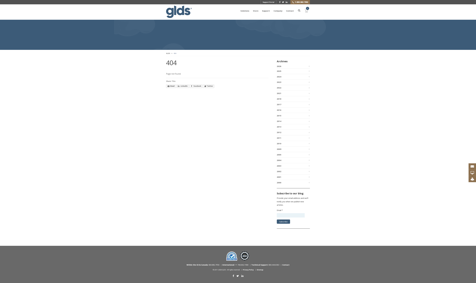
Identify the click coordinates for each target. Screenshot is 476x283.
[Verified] (231, 256)
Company (278, 11)
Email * (280, 210)
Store (255, 11)
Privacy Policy (248, 270)
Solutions (244, 11)
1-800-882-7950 (301, 2)
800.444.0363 (265, 265)
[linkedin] (286, 2)
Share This (171, 81)
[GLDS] (179, 17)
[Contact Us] (472, 166)
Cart (306, 10)
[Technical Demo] (472, 173)
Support (266, 11)
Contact (290, 11)
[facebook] (279, 2)
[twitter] (283, 2)
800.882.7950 (203, 265)
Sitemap (260, 270)
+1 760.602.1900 (235, 265)
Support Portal (268, 2)
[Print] (472, 179)
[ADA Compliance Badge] (245, 256)
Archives (282, 61)
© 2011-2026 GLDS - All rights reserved (226, 270)
